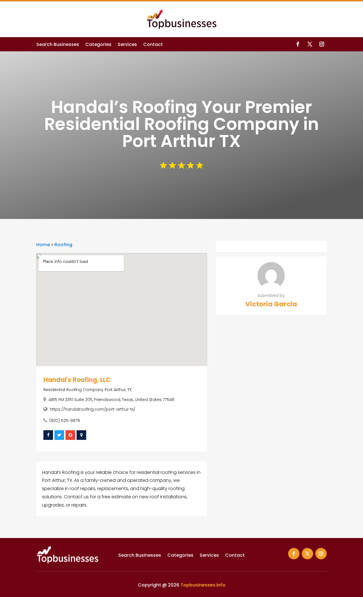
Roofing (63, 244)
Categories (98, 45)
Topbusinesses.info (202, 585)
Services (127, 45)
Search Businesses (57, 45)
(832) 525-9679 (64, 420)
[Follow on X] (310, 44)
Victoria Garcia (271, 304)
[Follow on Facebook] (298, 44)
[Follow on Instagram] (322, 44)
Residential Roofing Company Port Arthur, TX (87, 390)
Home (43, 244)
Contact (153, 45)
